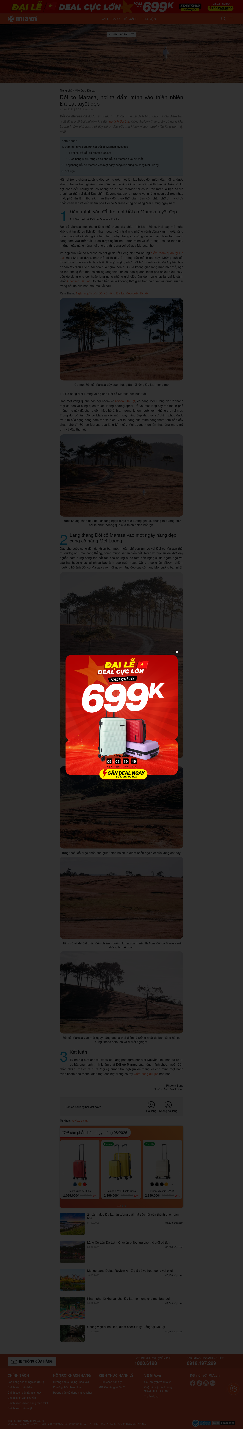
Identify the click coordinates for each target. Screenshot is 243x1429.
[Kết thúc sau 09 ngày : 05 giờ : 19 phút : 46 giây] (121, 777)
